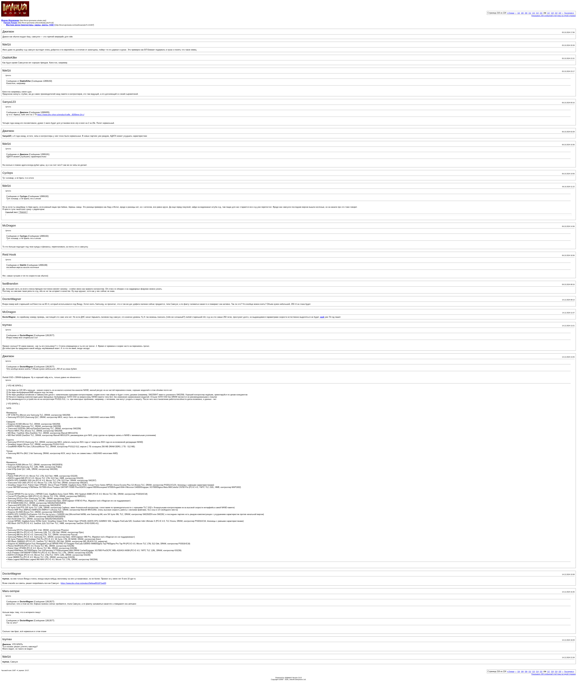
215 (541, 13)
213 (533, 13)
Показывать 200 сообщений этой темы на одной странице (553, 16)
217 (548, 13)
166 (522, 13)
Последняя (569, 13)
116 (518, 13)
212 (529, 13)
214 (537, 13)
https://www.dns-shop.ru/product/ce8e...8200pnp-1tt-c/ (60, 114)
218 (552, 13)
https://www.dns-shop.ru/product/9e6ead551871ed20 (83, 583)
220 (560, 13)
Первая (510, 13)
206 (526, 13)
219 (556, 13)
